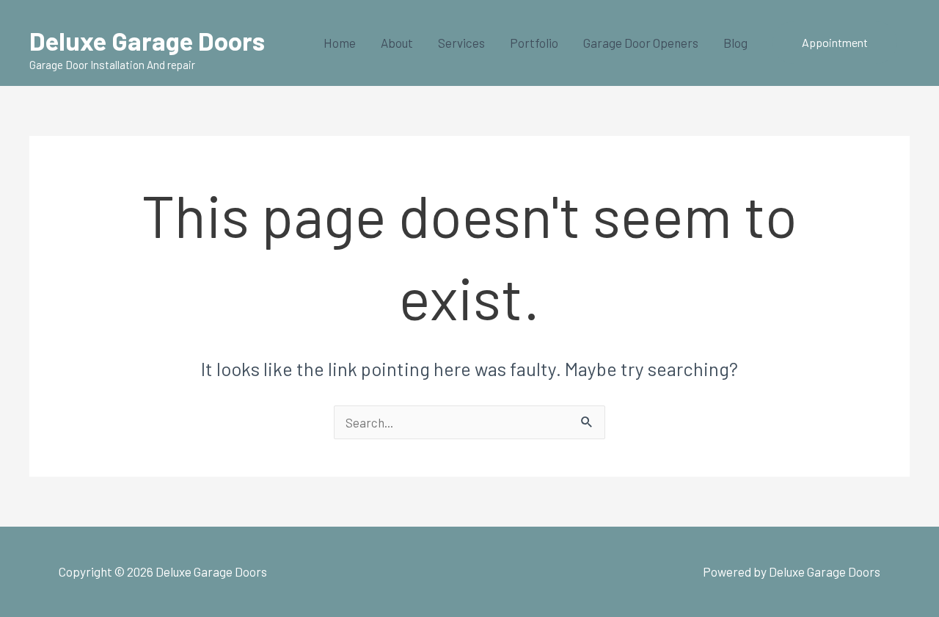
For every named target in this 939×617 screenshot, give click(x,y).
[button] (834, 42)
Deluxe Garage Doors (147, 40)
